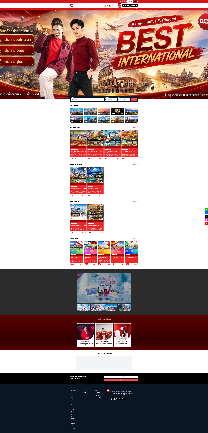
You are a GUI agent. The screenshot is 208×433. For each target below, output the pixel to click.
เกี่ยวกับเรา (102, 9)
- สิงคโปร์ (71, 404)
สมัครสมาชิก (123, 1)
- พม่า (71, 392)
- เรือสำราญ (72, 411)
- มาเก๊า (71, 421)
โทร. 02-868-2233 (110, 5)
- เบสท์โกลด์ (72, 409)
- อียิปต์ (71, 414)
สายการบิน (119, 97)
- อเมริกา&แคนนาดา (73, 408)
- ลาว (71, 395)
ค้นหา (134, 99)
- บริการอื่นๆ (97, 392)
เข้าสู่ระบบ (130, 1)
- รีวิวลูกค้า (97, 395)
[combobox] (87, 99)
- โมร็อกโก (72, 425)
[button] (136, 115)
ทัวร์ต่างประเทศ (73, 390)
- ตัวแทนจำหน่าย (98, 397)
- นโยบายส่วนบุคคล (86, 394)
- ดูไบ (71, 430)
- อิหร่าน (71, 416)
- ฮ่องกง (71, 397)
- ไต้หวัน (71, 399)
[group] (76, 111)
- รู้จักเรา (84, 392)
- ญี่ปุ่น (71, 402)
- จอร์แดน (72, 418)
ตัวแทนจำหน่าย (112, 9)
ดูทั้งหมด (134, 127)
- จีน (71, 401)
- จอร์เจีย (71, 420)
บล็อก (98, 9)
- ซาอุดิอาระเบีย (73, 428)
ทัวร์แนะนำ (77, 9)
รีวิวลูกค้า (106, 9)
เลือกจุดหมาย (73, 97)
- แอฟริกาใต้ (72, 427)
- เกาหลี (71, 413)
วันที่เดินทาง (107, 97)
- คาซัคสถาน (72, 423)
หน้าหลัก (72, 9)
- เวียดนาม (72, 394)
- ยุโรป (71, 406)
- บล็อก (96, 394)
